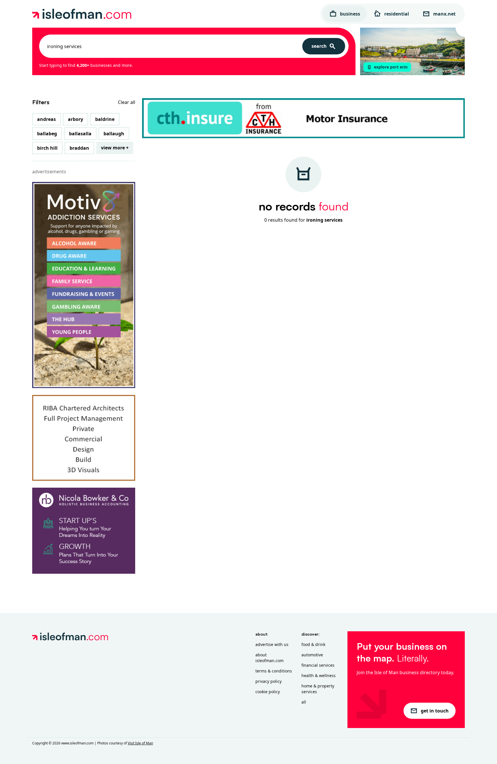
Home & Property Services (317, 688)
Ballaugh (114, 133)
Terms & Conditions (273, 671)
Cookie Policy (267, 691)
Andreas (46, 119)
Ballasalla (80, 133)
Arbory (75, 119)
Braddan (79, 148)
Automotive (312, 654)
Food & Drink (313, 644)
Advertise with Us (271, 644)
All (303, 702)
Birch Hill (47, 148)
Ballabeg (47, 133)
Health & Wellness (318, 675)
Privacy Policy (268, 681)
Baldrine (104, 119)
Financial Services (317, 665)
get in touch (435, 711)
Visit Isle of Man (140, 743)
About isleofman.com (269, 657)
